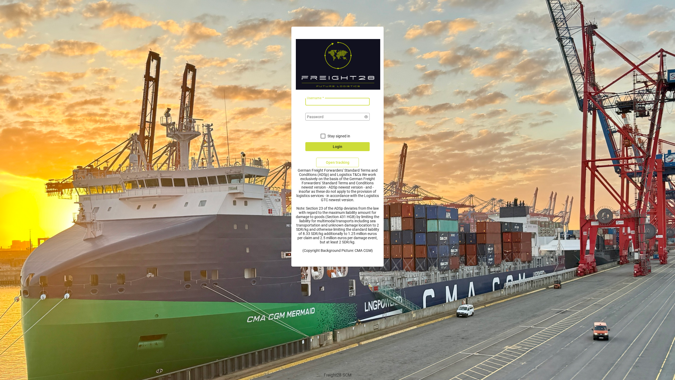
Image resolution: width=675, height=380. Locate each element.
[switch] (366, 117)
